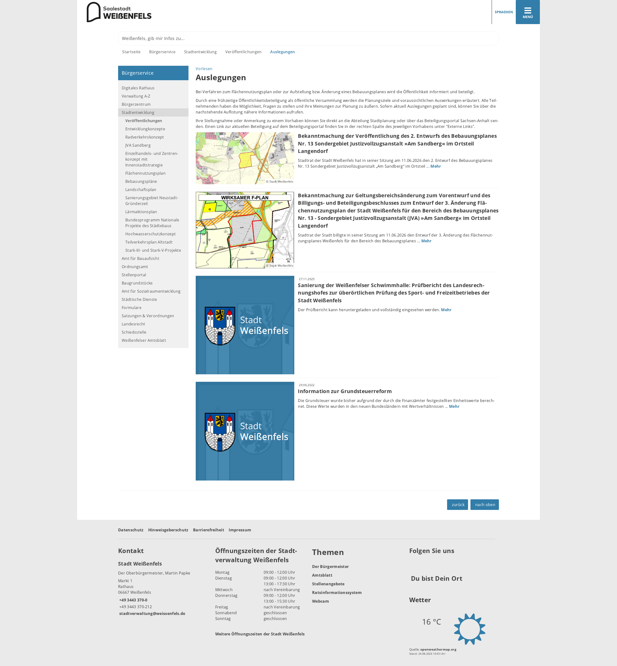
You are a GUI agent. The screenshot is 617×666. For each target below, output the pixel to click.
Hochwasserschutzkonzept (150, 234)
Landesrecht (133, 324)
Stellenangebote (328, 584)
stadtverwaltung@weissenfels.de (151, 613)
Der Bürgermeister (330, 566)
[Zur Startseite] (191, 12)
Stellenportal (134, 274)
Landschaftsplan (140, 189)
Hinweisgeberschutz (168, 530)
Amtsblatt (322, 575)
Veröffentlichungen (243, 51)
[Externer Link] (413, 562)
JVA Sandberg (138, 145)
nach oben (485, 504)
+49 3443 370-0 (132, 600)
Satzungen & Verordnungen (148, 315)
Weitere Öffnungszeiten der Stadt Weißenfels (260, 634)
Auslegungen (282, 51)
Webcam (320, 601)
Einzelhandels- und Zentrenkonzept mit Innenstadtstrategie (151, 159)
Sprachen (504, 12)
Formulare (131, 307)
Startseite (131, 51)
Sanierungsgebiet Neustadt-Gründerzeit (151, 200)
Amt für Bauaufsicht (140, 258)
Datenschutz (131, 530)
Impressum (240, 530)
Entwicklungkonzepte (145, 129)
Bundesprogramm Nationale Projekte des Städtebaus (152, 222)
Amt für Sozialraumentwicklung (151, 291)
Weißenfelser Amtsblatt (144, 340)
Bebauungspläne (141, 181)
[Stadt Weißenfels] (163, 588)
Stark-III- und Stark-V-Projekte (153, 250)
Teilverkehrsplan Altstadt (149, 242)
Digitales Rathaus (138, 88)
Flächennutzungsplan (145, 173)
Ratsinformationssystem (337, 592)
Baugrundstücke (137, 283)
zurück (458, 504)
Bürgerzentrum (136, 104)
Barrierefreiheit (208, 530)
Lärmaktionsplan (141, 211)
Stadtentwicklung (200, 51)
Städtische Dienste (139, 299)
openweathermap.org (438, 649)
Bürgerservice (162, 51)
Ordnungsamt (135, 266)
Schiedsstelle (134, 332)
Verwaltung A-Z (136, 96)
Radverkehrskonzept (144, 137)
